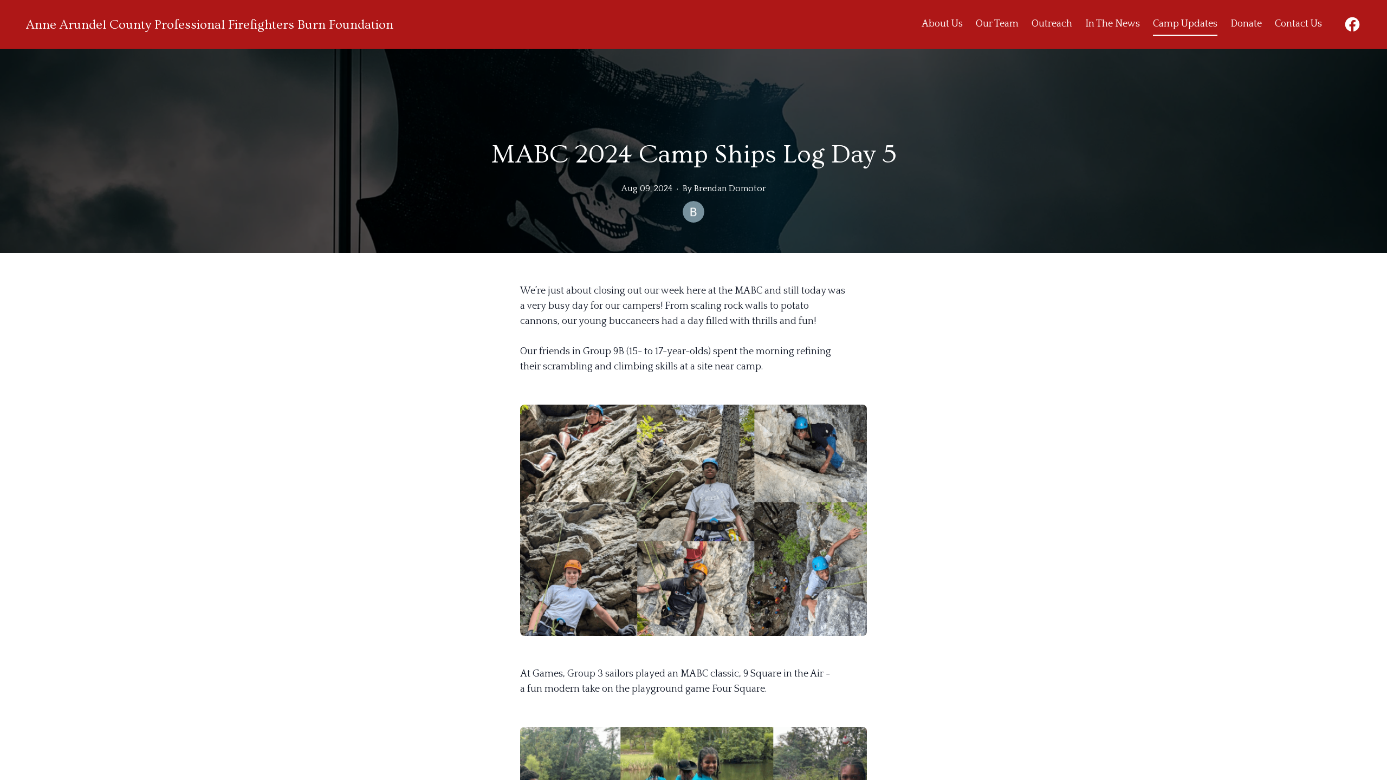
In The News (1112, 23)
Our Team (997, 23)
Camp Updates (1185, 23)
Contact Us (1298, 23)
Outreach (1052, 23)
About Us (942, 23)
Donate (1246, 23)
